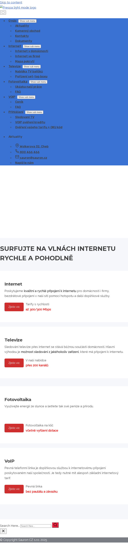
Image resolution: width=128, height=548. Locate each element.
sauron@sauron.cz (33, 158)
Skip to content (11, 2)
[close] (3, 531)
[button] (64, 224)
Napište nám (24, 163)
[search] (55, 525)
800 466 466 (29, 152)
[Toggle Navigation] (3, 12)
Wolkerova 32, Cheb (33, 146)
